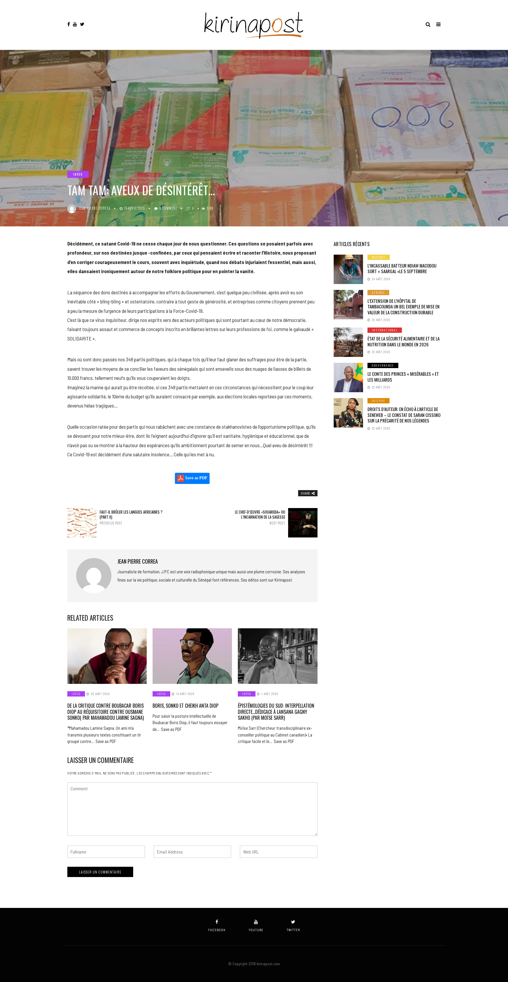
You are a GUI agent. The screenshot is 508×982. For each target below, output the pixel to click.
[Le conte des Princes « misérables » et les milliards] (348, 377)
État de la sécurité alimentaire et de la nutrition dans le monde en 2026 (403, 341)
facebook (216, 930)
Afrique (378, 292)
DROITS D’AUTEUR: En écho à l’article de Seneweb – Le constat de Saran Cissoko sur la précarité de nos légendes (403, 415)
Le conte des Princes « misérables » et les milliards (403, 376)
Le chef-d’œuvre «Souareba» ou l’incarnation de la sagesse (260, 517)
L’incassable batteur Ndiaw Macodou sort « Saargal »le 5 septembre (401, 268)
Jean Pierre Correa (94, 208)
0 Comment (168, 208)
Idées (78, 174)
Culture (378, 400)
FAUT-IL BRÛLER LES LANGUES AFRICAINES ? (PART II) (131, 517)
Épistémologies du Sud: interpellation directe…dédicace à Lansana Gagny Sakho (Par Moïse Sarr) (276, 712)
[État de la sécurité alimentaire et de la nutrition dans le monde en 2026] (348, 342)
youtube (256, 930)
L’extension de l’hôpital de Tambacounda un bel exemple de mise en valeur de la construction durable (403, 306)
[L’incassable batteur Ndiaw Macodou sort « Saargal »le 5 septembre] (348, 269)
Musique (378, 257)
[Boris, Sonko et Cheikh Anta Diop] (192, 656)
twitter (293, 930)
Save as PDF (196, 478)
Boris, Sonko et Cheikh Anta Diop (185, 705)
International (384, 330)
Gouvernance (383, 365)
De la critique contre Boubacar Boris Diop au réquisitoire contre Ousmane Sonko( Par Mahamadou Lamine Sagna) (105, 712)
